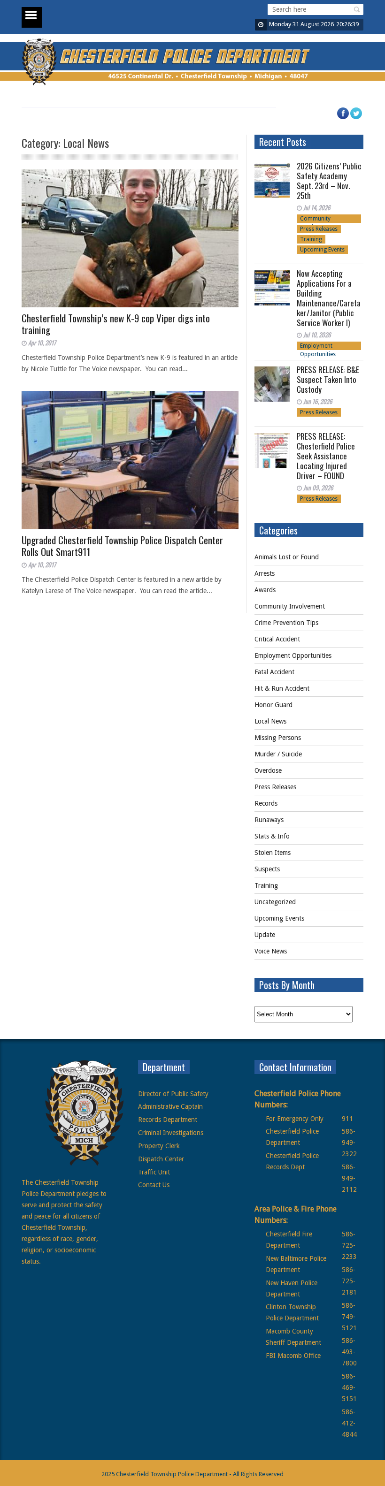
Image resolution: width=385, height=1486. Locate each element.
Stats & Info (272, 836)
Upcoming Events (322, 249)
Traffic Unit (154, 1172)
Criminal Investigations (170, 1132)
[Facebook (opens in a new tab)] (347, 117)
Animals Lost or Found (286, 557)
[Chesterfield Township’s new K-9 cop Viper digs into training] (130, 238)
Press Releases (319, 229)
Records (265, 803)
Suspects (267, 869)
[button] (355, 9)
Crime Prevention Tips (286, 622)
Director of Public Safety (173, 1093)
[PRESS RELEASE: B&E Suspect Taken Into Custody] (272, 384)
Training (311, 239)
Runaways (269, 819)
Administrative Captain (170, 1106)
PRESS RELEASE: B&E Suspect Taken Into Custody (328, 379)
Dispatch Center (161, 1159)
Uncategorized (275, 902)
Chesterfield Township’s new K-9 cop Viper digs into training (116, 324)
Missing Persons (277, 737)
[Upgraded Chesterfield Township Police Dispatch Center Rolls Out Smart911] (130, 460)
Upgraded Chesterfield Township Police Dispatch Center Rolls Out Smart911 (122, 546)
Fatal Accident (274, 672)
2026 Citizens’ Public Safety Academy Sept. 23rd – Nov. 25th (329, 180)
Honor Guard (273, 705)
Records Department (167, 1119)
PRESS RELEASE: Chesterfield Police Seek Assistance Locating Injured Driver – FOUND (326, 455)
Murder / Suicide (278, 754)
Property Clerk (159, 1146)
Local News (270, 721)
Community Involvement (316, 219)
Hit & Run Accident (281, 688)
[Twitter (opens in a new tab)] (360, 117)
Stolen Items (272, 852)
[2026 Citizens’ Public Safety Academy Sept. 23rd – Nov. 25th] (272, 180)
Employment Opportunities (318, 346)
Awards (265, 590)
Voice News (270, 951)
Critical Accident (277, 639)
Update (264, 934)
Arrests (264, 573)
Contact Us (153, 1185)
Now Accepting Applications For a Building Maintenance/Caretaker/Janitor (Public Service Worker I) (329, 297)
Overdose (268, 770)
